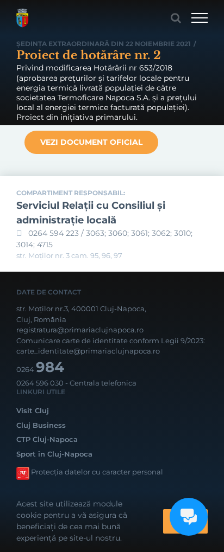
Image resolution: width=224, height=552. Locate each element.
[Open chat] (189, 517)
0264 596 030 (40, 382)
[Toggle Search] (176, 17)
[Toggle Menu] (199, 18)
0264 (40, 369)
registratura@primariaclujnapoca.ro (80, 329)
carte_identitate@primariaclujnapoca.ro (88, 350)
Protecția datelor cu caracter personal (97, 471)
